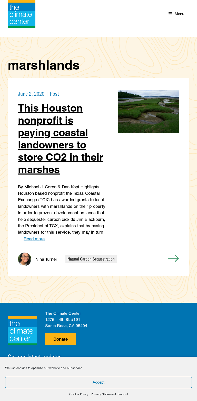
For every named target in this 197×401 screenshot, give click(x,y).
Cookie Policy (78, 394)
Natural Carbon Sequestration (91, 259)
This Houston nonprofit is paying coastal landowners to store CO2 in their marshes (60, 138)
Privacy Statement (103, 394)
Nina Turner (46, 259)
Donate (60, 339)
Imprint (123, 394)
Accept (98, 382)
